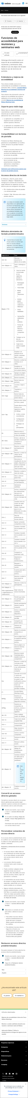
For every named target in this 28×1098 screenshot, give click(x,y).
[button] (23, 3)
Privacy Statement (13, 1091)
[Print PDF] (9, 32)
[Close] (25, 1084)
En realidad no (19, 995)
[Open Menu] (26, 3)
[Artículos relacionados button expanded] (25, 1012)
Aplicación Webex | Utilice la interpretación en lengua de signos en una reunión (14, 1032)
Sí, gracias (7, 995)
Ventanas (4, 224)
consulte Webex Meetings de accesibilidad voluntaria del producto (14, 89)
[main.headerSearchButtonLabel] (20, 3)
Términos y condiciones (7, 1076)
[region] (14, 1090)
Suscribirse (15, 32)
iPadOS (4, 973)
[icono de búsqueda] (20, 3)
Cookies (4, 1080)
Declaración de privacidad (8, 1078)
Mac (3, 970)
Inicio (2, 10)
